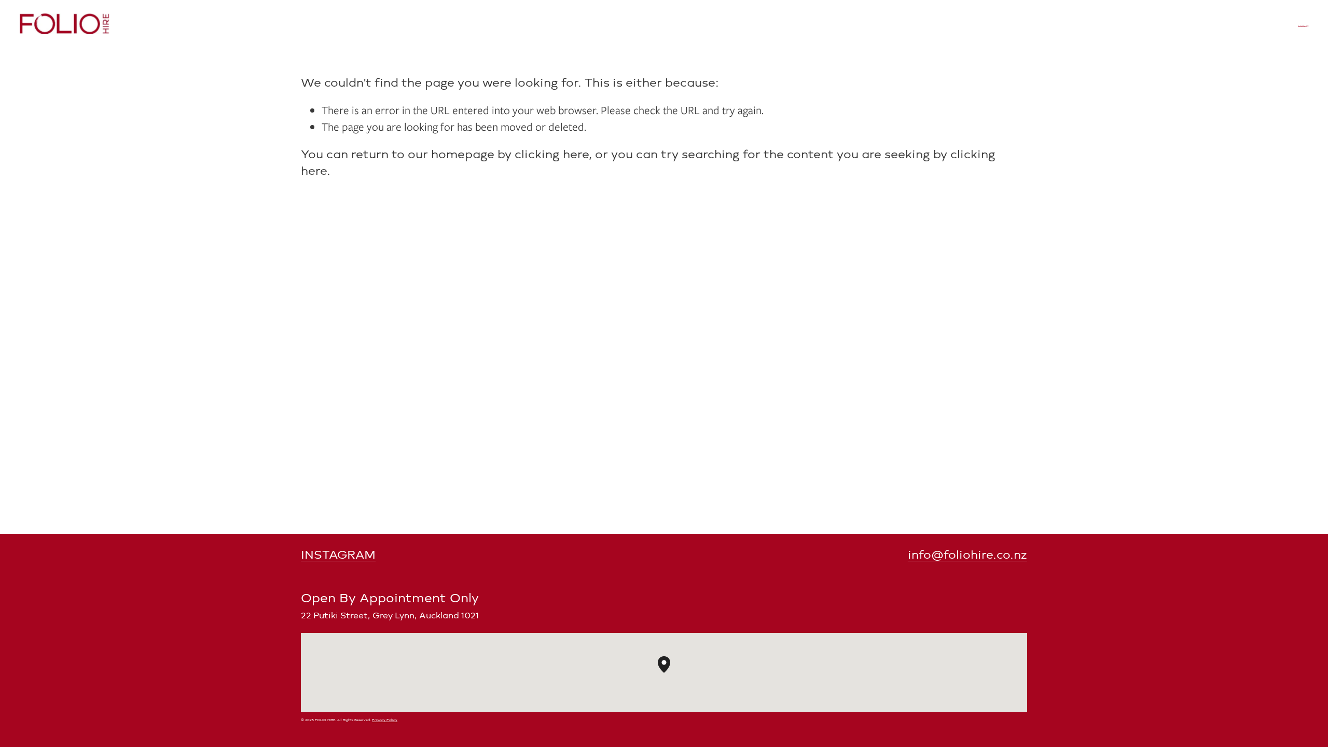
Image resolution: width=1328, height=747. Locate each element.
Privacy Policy (384, 720)
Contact (1303, 26)
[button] (670, 672)
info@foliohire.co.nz (967, 555)
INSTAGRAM (338, 555)
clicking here (552, 154)
